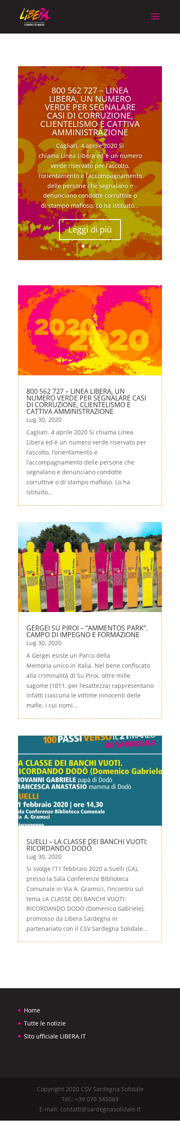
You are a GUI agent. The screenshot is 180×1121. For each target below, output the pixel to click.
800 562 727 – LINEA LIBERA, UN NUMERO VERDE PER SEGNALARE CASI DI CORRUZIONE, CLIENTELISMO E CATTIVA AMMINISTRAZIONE (90, 111)
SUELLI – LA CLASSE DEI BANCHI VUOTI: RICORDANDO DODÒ (86, 845)
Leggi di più (90, 229)
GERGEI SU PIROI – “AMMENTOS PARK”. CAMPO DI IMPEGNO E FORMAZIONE (87, 631)
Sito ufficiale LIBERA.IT (55, 1036)
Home (32, 1010)
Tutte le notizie (45, 1023)
